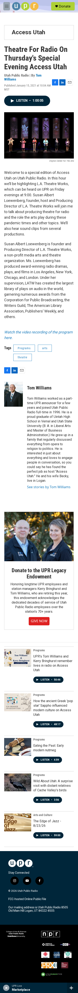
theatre (22, 357)
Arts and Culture (42, 815)
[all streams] (72, 988)
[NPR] (50, 934)
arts (44, 348)
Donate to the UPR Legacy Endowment (39, 573)
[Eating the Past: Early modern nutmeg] (17, 747)
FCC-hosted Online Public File (27, 899)
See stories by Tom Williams (49, 487)
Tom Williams (39, 387)
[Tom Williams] (13, 394)
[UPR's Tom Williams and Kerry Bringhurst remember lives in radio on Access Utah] (17, 658)
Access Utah (28, 32)
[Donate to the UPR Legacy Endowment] (39, 536)
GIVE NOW (39, 621)
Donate (65, 6)
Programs (24, 348)
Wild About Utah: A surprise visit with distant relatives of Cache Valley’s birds (53, 785)
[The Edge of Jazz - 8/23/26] (17, 822)
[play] (6, 988)
